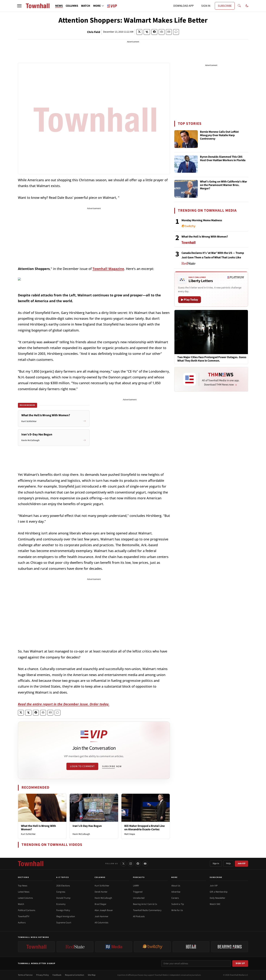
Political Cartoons (26, 910)
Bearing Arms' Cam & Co (145, 904)
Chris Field (93, 32)
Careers (175, 898)
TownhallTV (23, 916)
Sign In (216, 863)
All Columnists (101, 922)
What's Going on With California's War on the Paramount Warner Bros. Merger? (223, 185)
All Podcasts (139, 916)
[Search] (239, 6)
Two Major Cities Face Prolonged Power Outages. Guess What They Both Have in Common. (211, 359)
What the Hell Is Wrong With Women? (38, 827)
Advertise (175, 891)
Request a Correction (74, 975)
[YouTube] (145, 863)
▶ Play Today (189, 300)
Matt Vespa (129, 834)
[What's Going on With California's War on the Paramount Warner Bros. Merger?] (186, 189)
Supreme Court (63, 922)
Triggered (137, 891)
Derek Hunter (101, 891)
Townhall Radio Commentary (147, 910)
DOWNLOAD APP (183, 6)
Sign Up (240, 963)
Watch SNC (215, 904)
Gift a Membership (218, 891)
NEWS (59, 6)
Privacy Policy (42, 975)
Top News (22, 885)
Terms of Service (25, 975)
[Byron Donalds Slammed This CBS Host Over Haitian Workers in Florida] (186, 164)
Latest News (23, 891)
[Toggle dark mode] (247, 6)
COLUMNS (72, 6)
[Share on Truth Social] (147, 32)
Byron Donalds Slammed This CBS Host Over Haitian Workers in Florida (222, 158)
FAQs (228, 863)
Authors (22, 922)
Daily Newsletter (217, 898)
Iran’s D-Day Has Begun (87, 826)
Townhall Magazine (108, 268)
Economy (61, 904)
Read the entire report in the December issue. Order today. (63, 704)
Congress (60, 891)
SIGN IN (205, 6)
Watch (21, 904)
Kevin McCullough (81, 834)
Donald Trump (63, 898)
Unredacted (138, 898)
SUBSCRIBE (225, 6)
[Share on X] (139, 32)
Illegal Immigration (65, 916)
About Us (175, 885)
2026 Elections (63, 885)
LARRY (136, 885)
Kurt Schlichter (28, 834)
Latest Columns (25, 898)
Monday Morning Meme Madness (201, 220)
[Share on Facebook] (154, 32)
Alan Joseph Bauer (104, 910)
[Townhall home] (30, 863)
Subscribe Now (112, 766)
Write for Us (177, 910)
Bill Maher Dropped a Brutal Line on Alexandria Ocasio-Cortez (144, 827)
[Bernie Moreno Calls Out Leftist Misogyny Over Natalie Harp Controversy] (186, 139)
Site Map (92, 975)
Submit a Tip (177, 904)
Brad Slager (100, 904)
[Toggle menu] (19, 5)
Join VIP (241, 863)
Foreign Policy (63, 910)
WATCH (85, 6)
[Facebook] (138, 863)
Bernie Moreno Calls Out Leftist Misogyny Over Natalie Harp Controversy (219, 135)
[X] (123, 863)
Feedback (56, 975)
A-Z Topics (62, 877)
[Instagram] (131, 863)
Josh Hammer (101, 916)
